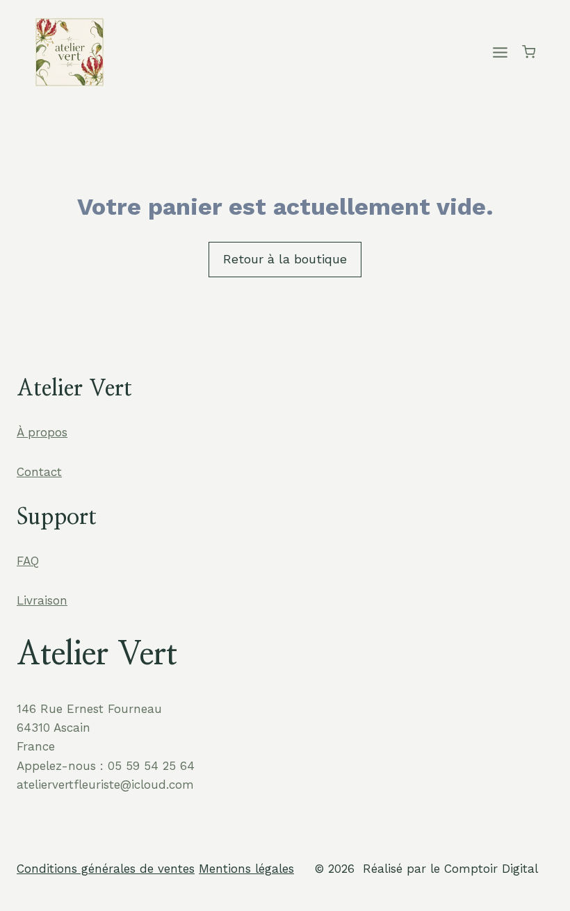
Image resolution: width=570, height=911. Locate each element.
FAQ (28, 561)
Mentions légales (246, 869)
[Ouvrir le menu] (500, 52)
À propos (42, 432)
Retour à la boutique (285, 259)
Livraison (42, 600)
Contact (39, 472)
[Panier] (528, 51)
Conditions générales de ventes (106, 869)
